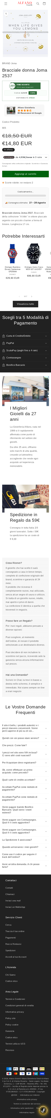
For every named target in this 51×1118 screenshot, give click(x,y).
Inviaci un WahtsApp (15, 907)
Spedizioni (10, 950)
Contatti (9, 888)
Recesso (9, 1050)
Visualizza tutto (25, 304)
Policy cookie (11, 1025)
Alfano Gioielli (15, 1078)
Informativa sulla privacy (27, 1099)
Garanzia (9, 1031)
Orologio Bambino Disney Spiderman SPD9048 (13, 269)
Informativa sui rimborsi (30, 1095)
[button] (6, 3)
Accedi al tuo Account (15, 957)
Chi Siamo (10, 975)
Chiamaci (10, 894)
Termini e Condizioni (15, 999)
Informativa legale (26, 1112)
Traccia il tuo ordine (14, 931)
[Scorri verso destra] (32, 296)
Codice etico (11, 981)
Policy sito (10, 1018)
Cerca (8, 925)
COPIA (32, 93)
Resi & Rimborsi (13, 944)
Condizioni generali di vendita (19, 1005)
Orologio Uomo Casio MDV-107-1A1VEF (34, 268)
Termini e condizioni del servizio (26, 1104)
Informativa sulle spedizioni (22, 1108)
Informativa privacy (14, 1012)
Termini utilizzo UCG (15, 1044)
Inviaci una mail (13, 901)
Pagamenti (10, 938)
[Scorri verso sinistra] (19, 296)
